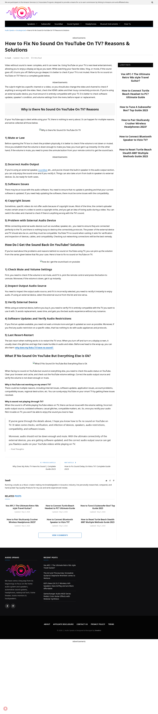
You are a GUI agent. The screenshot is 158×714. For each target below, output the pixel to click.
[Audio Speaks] (22, 13)
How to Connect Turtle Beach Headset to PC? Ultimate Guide (60, 507)
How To (127, 24)
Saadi (9, 58)
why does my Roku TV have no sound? (34, 347)
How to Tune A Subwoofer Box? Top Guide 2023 (97, 507)
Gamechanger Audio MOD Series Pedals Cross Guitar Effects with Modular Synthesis (57, 596)
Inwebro (98, 630)
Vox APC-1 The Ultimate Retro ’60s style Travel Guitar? (22, 507)
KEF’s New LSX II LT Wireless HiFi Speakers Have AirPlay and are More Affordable (59, 586)
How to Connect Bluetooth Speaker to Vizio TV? (60, 521)
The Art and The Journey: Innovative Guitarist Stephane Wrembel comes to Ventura (59, 575)
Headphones (90, 24)
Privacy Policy (98, 624)
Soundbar (59, 24)
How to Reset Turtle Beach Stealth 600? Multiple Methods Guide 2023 (97, 521)
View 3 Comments (60, 535)
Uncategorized (21, 30)
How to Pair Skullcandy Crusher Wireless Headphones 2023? (22, 521)
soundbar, (42, 169)
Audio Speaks (9, 30)
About (47, 624)
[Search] (152, 2)
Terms (111, 624)
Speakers (31, 24)
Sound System (73, 24)
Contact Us (82, 624)
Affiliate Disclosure (63, 624)
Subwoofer (46, 24)
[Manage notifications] (5, 709)
